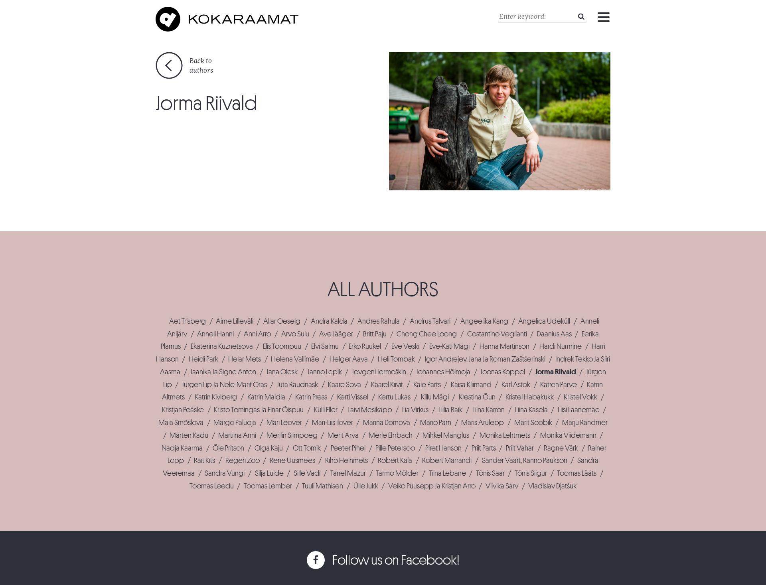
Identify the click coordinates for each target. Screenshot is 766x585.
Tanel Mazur (348, 473)
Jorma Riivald (555, 372)
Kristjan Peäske (183, 409)
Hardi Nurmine (560, 346)
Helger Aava (349, 359)
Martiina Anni (237, 435)
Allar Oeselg (281, 321)
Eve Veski (405, 346)
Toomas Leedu (212, 486)
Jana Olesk (282, 372)
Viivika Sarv (502, 486)
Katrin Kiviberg (216, 397)
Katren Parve (558, 384)
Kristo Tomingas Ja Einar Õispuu (259, 409)
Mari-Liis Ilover (332, 422)
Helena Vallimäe (295, 359)
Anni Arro (257, 334)
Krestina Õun (477, 397)
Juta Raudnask (297, 384)
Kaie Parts (427, 384)
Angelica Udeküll (544, 321)
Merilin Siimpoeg (292, 435)
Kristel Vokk (580, 397)
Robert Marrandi (447, 460)
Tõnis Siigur (531, 473)
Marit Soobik (533, 422)
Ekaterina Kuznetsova (222, 346)
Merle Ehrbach (391, 435)
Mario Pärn (435, 422)
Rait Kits (204, 460)
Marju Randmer (585, 422)
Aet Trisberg (187, 321)
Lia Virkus (415, 409)
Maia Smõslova (180, 422)
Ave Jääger (336, 334)
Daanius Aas (554, 334)
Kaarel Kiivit (387, 384)
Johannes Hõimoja (443, 372)
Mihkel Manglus (445, 435)
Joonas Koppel (502, 372)
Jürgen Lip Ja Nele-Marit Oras (224, 384)
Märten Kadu (189, 435)
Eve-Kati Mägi (449, 346)
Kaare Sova (344, 384)
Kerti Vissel (352, 397)
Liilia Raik (450, 409)
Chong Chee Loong (427, 334)
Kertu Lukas (394, 397)
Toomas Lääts (576, 473)
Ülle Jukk (365, 486)
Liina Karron (488, 409)
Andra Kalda (329, 321)
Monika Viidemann (568, 435)
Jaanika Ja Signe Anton (223, 372)
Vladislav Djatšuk (552, 486)
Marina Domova (386, 422)
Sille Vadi (307, 473)
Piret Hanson (443, 448)
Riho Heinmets (346, 460)
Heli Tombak (396, 359)
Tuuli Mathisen (322, 486)
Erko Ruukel (365, 346)
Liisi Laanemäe (579, 409)
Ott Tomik (307, 448)
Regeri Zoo (242, 460)
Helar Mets (244, 359)
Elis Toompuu (282, 346)
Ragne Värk (561, 448)
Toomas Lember (268, 486)
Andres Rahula (378, 321)
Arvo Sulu (295, 334)
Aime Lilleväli (234, 321)
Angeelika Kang (484, 321)
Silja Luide (269, 473)
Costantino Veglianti (497, 334)
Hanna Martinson (504, 346)
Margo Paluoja (234, 422)
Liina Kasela (531, 409)
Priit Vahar (520, 448)
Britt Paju (375, 334)
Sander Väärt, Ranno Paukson (524, 460)
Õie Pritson (228, 448)
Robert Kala (395, 460)
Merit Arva (343, 435)
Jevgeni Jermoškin (379, 372)
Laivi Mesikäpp (369, 409)
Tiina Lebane (447, 473)
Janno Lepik (325, 372)
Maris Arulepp (482, 422)
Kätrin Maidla (266, 397)
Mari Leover (284, 422)
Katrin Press (311, 397)
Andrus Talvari (430, 321)
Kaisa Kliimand (471, 384)
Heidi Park (203, 359)
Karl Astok (515, 384)
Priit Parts (484, 448)
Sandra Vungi (225, 473)
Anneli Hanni (215, 334)
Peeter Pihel (348, 448)
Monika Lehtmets (505, 435)
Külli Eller (326, 409)
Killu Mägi (435, 397)
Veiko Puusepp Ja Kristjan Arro (432, 486)
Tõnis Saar (490, 473)
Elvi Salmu (325, 346)
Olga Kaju (269, 448)
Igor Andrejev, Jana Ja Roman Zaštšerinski (485, 359)
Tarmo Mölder (397, 473)
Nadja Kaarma (182, 448)
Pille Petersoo (395, 448)
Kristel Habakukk (529, 397)
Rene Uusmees (292, 460)
